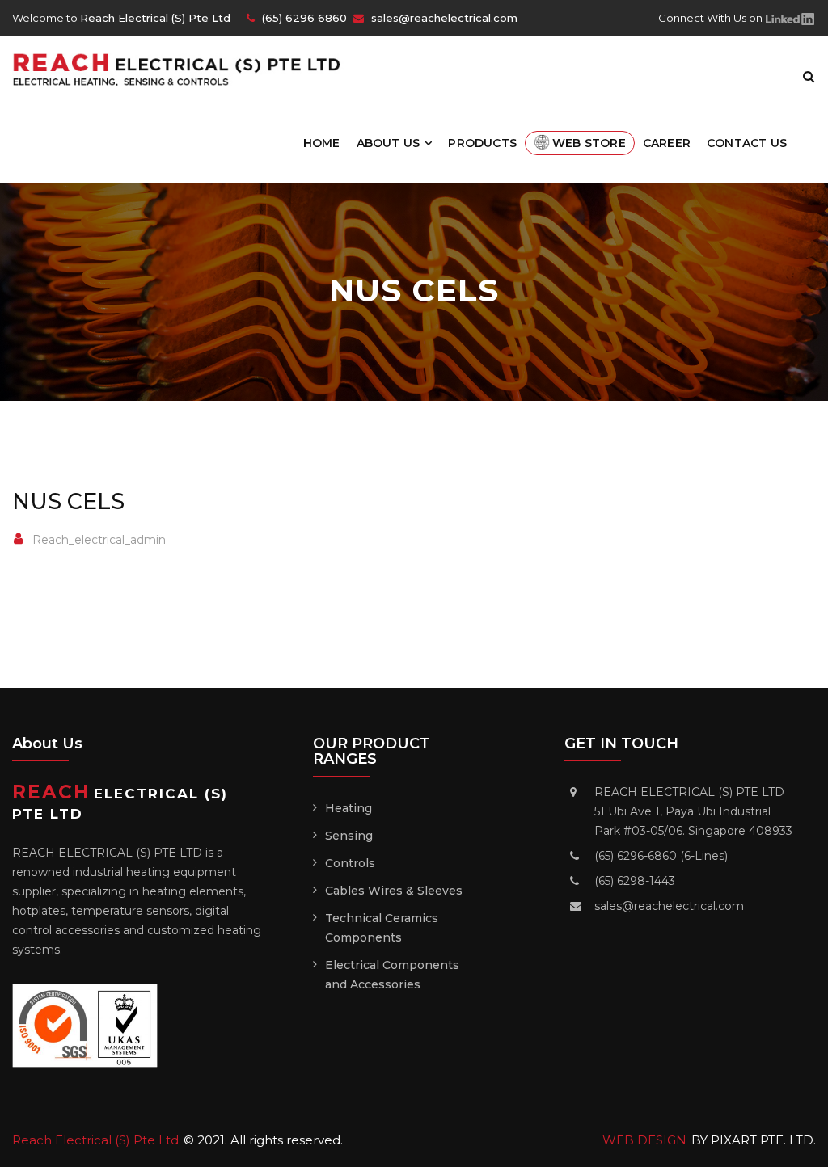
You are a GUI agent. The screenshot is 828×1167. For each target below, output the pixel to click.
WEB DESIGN (644, 1140)
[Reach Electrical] (184, 68)
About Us (388, 143)
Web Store (589, 143)
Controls (350, 863)
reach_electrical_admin (99, 540)
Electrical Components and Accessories (392, 975)
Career (667, 143)
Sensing (349, 835)
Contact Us (747, 143)
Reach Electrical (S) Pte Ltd (95, 1140)
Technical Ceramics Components (381, 928)
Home (321, 143)
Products (482, 143)
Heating (348, 808)
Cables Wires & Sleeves (394, 890)
